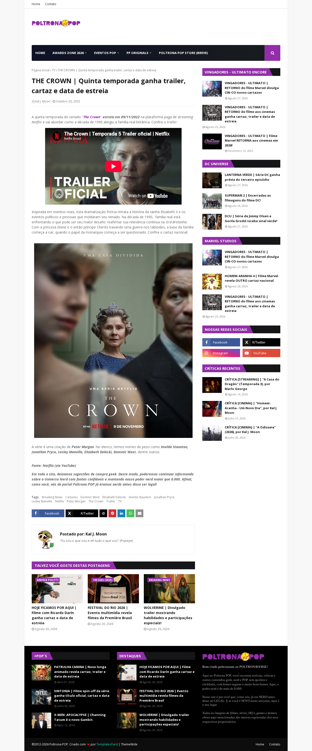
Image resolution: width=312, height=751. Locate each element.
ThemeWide (129, 744)
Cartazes (71, 497)
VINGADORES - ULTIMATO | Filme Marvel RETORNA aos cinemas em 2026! (251, 140)
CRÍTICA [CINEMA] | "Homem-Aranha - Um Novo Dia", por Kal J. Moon (251, 408)
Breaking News (52, 497)
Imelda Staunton (140, 497)
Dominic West (89, 497)
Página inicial (40, 70)
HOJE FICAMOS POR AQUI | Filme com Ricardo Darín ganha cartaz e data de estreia (54, 615)
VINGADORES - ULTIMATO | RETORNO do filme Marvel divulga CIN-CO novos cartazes (252, 88)
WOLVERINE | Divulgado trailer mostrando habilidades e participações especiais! (168, 615)
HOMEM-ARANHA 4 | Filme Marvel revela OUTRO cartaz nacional (251, 278)
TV (53, 70)
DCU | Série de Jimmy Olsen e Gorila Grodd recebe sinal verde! (251, 218)
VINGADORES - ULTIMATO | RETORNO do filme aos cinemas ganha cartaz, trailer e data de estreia (250, 114)
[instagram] (221, 353)
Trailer (110, 501)
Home (36, 4)
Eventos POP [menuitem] (105, 53)
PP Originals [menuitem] (137, 53)
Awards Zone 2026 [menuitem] (68, 53)
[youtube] (261, 353)
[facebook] (221, 342)
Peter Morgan (76, 501)
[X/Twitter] (82, 513)
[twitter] (261, 342)
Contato (50, 4)
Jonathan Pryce (164, 497)
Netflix (59, 501)
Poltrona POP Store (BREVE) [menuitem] (183, 53)
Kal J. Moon (42, 101)
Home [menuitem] (40, 53)
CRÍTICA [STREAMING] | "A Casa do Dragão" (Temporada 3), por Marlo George (252, 384)
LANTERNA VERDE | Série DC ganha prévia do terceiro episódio (252, 177)
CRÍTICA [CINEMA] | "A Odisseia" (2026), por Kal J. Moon (250, 429)
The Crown (91, 117)
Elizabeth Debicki (114, 497)
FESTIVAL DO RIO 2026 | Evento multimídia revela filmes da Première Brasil (110, 612)
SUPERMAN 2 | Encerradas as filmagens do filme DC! (248, 197)
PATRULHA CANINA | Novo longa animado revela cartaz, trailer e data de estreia (80, 672)
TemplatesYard (107, 744)
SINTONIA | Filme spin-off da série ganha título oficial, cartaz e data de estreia (81, 696)
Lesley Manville (42, 501)
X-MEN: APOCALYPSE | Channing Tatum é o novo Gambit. (80, 717)
